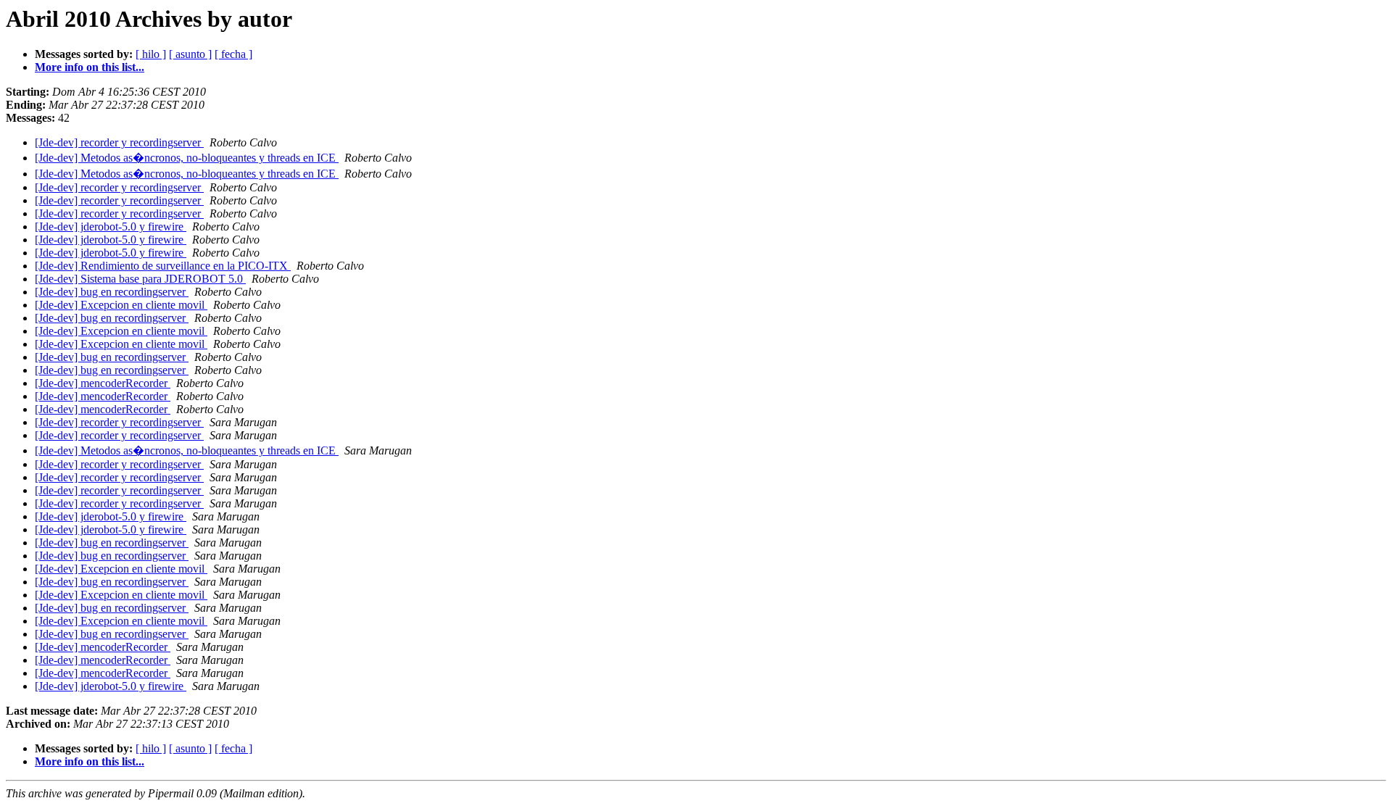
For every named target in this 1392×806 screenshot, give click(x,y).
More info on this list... (89, 67)
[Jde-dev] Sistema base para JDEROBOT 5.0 (140, 279)
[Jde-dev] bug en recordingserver (111, 292)
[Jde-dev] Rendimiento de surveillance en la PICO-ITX (163, 265)
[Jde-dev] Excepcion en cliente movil (121, 305)
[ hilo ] (151, 54)
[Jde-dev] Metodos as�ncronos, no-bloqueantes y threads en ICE (187, 157)
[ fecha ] (233, 54)
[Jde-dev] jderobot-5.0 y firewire (110, 226)
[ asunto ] (190, 54)
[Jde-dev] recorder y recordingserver (119, 142)
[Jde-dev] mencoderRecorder (102, 383)
